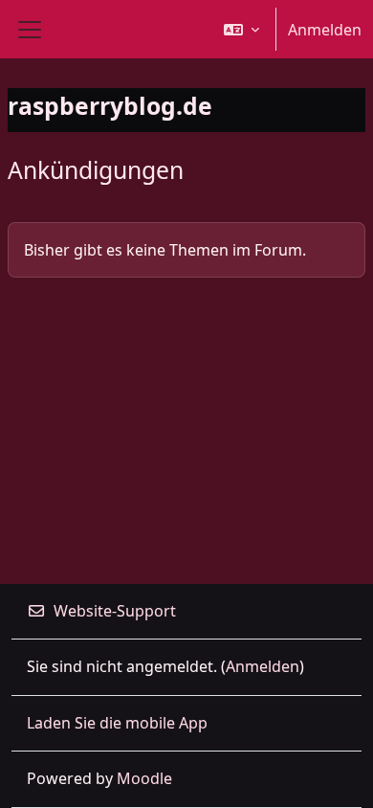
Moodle (144, 778)
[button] (241, 29)
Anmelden (325, 29)
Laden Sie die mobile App (117, 722)
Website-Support (115, 610)
